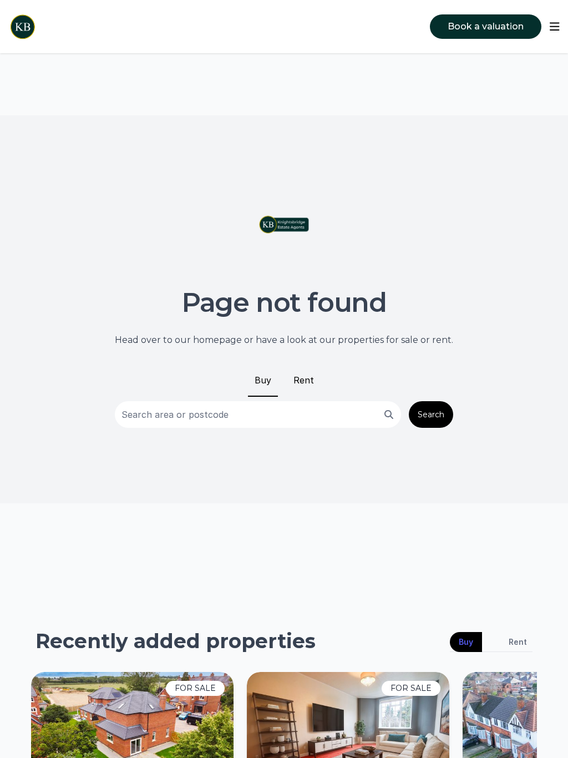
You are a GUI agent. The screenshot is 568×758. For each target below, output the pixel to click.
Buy (263, 380)
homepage (217, 340)
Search (431, 415)
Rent (303, 380)
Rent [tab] (518, 641)
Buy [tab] (466, 641)
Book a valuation (486, 26)
